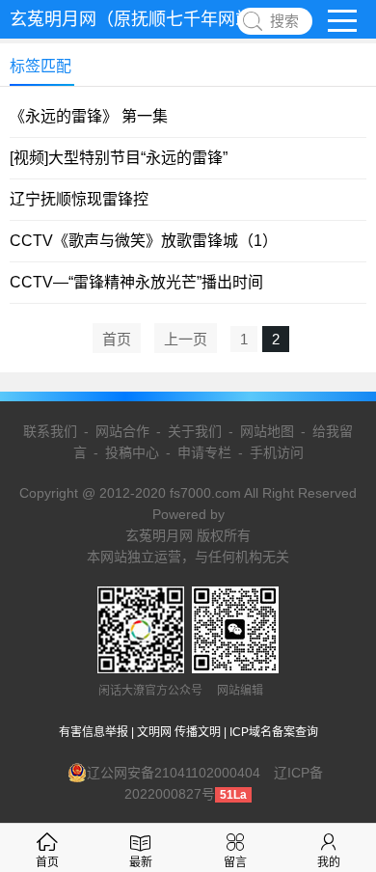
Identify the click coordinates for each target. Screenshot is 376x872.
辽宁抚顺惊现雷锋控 (79, 199)
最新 (140, 862)
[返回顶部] (336, 765)
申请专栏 (204, 452)
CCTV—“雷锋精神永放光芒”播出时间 (136, 282)
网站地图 (267, 431)
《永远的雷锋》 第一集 (89, 116)
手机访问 (277, 452)
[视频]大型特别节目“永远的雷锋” (119, 158)
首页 (116, 339)
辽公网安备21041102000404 (173, 772)
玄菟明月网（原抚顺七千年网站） (140, 19)
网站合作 (122, 431)
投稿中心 (132, 452)
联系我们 (50, 431)
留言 (235, 862)
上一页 (185, 339)
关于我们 (195, 431)
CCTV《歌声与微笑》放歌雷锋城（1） (144, 240)
